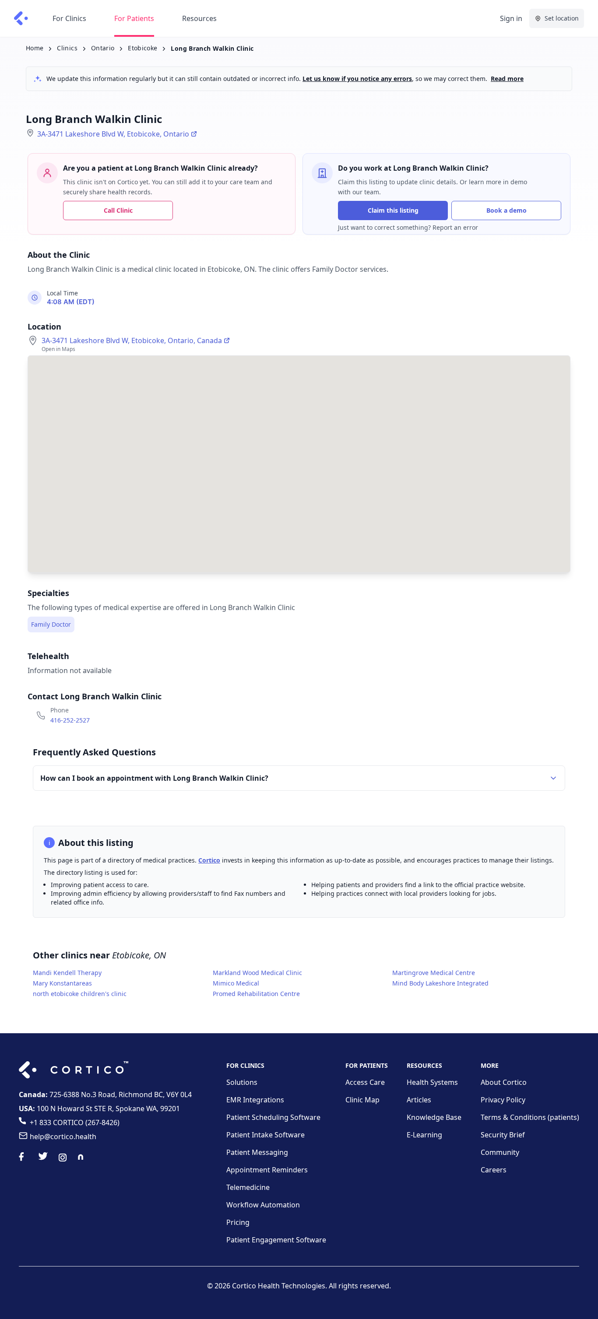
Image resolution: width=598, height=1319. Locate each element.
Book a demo (506, 210)
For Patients (134, 18)
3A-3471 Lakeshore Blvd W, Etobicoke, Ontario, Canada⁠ (132, 340)
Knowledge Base (434, 1117)
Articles (419, 1100)
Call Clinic (118, 210)
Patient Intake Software (265, 1135)
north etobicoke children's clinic (80, 993)
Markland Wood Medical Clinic (257, 972)
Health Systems (432, 1082)
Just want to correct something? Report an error (408, 227)
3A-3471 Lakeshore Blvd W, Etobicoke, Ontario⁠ (113, 134)
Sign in (511, 18)
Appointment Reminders (267, 1170)
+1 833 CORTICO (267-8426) (75, 1122)
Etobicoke (142, 48)
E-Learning (424, 1135)
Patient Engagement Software (276, 1240)
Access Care (365, 1082)
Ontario (102, 48)
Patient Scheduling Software (273, 1117)
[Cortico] (21, 18)
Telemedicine (248, 1187)
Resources (199, 18)
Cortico (209, 860)
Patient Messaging (257, 1152)
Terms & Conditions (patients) (530, 1117)
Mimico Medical (236, 983)
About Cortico (504, 1082)
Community (500, 1152)
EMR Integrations (255, 1100)
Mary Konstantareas (62, 983)
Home (34, 48)
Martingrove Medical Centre (433, 972)
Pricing (238, 1222)
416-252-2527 (70, 720)
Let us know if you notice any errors (357, 78)
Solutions (241, 1082)
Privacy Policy (503, 1100)
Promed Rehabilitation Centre (256, 993)
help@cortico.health (63, 1136)
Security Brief (503, 1135)
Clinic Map (362, 1100)
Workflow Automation (263, 1205)
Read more (507, 78)
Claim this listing (393, 210)
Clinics (67, 48)
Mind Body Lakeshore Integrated (440, 983)
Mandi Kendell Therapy (67, 972)
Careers (494, 1170)
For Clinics (69, 18)
